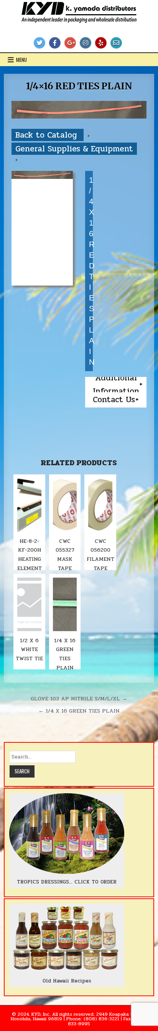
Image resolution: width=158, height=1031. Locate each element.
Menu (21, 59)
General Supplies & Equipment (74, 149)
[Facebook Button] (55, 43)
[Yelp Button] (101, 43)
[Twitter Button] (39, 43)
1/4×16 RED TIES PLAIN (79, 86)
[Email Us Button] (116, 43)
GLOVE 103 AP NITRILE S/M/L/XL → (79, 698)
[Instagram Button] (85, 43)
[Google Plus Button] (70, 43)
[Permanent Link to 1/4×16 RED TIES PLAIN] (79, 110)
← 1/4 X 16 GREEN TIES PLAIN (79, 710)
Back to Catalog (47, 135)
